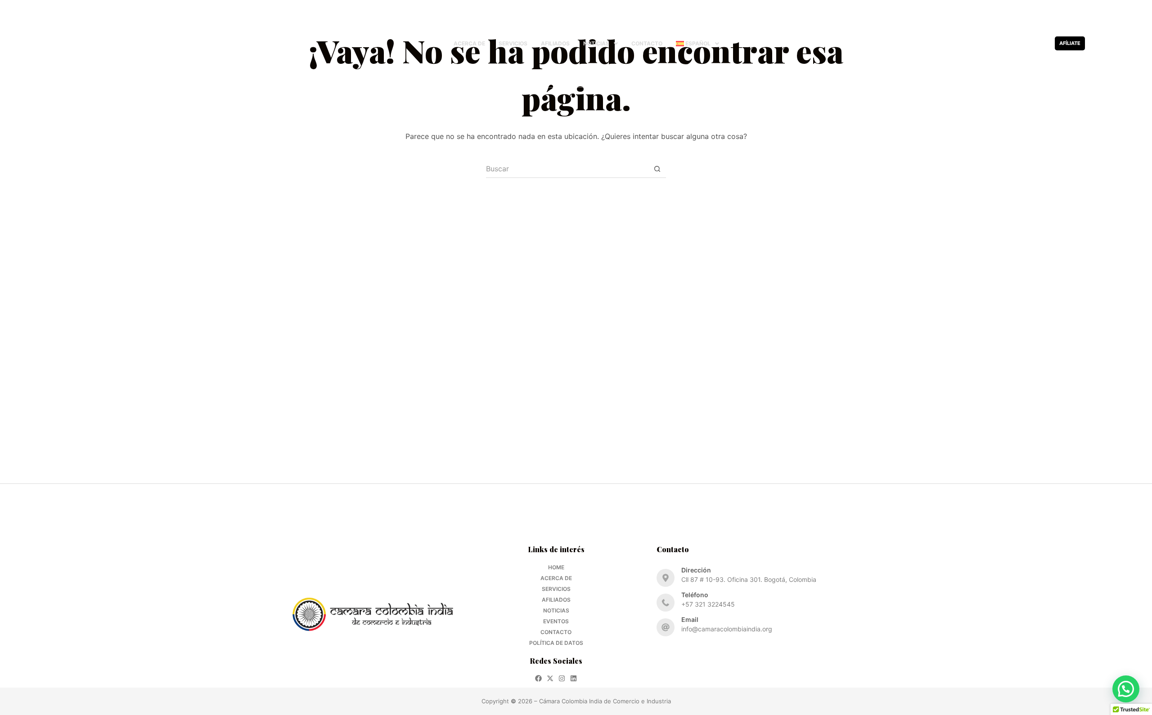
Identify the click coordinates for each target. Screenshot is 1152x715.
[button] (600, 43)
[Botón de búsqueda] (657, 169)
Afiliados (555, 43)
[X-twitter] (1017, 43)
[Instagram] (1029, 43)
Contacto (646, 43)
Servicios (513, 43)
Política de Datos (556, 642)
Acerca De (469, 43)
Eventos (556, 621)
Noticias (596, 43)
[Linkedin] (1041, 43)
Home (556, 567)
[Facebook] (1006, 43)
